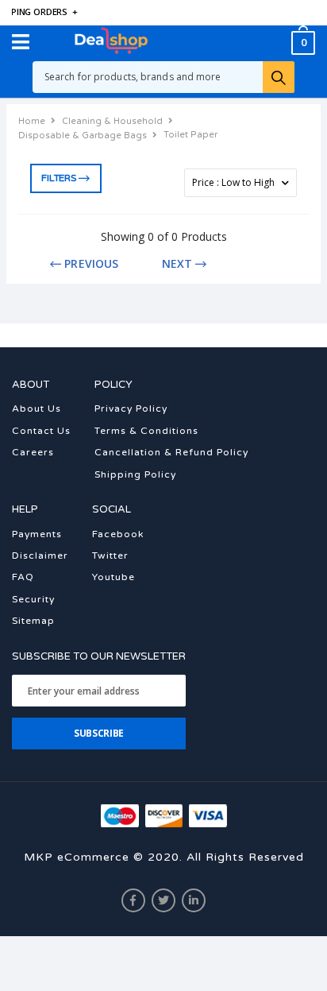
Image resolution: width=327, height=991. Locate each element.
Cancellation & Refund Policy (171, 452)
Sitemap (33, 620)
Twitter (110, 555)
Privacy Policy (130, 408)
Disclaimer (40, 555)
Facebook (118, 534)
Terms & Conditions (146, 430)
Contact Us (41, 430)
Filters (58, 178)
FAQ (23, 577)
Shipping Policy (135, 474)
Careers (33, 452)
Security (33, 599)
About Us (36, 408)
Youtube (113, 577)
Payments (37, 534)
